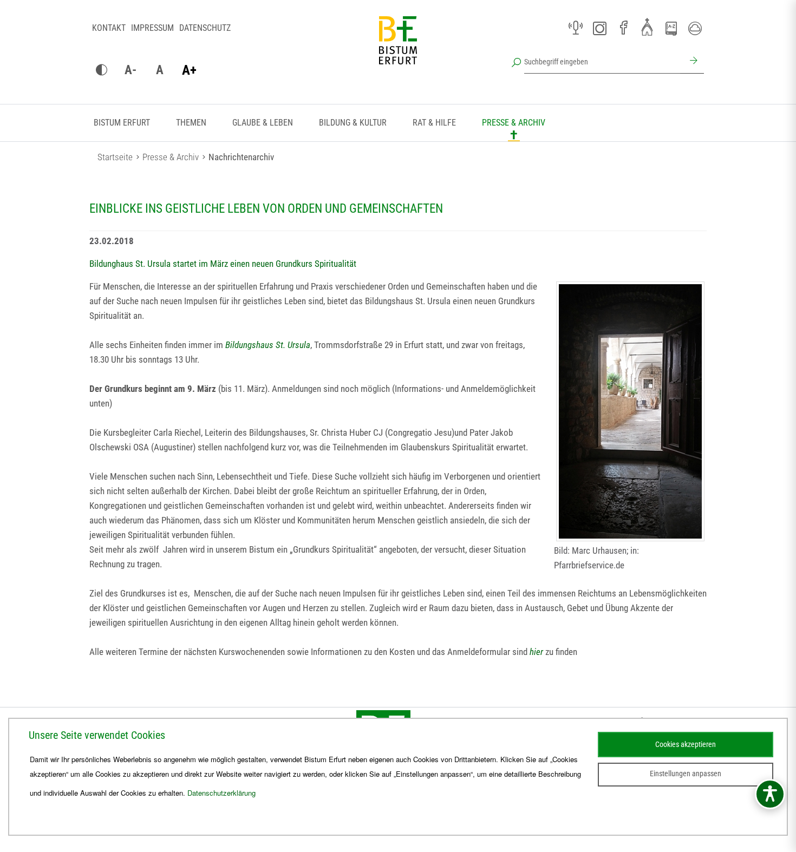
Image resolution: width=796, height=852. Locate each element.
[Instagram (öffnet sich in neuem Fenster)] (599, 28)
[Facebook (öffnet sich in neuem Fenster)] (623, 28)
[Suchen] (692, 62)
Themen (191, 122)
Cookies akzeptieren (685, 744)
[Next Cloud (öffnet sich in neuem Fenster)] (695, 28)
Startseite (115, 157)
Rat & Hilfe (434, 122)
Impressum (152, 28)
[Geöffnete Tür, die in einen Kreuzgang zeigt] (630, 411)
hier (536, 651)
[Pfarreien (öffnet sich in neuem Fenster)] (647, 26)
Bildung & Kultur (353, 122)
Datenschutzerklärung (221, 793)
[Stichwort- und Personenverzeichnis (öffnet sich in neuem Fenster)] (671, 29)
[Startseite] (398, 48)
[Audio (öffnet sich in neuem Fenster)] (576, 28)
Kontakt (109, 28)
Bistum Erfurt (122, 122)
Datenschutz (205, 28)
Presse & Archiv (513, 122)
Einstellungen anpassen (685, 773)
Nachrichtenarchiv (241, 157)
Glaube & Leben (262, 122)
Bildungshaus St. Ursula (267, 344)
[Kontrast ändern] (101, 70)
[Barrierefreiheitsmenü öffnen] (770, 794)
